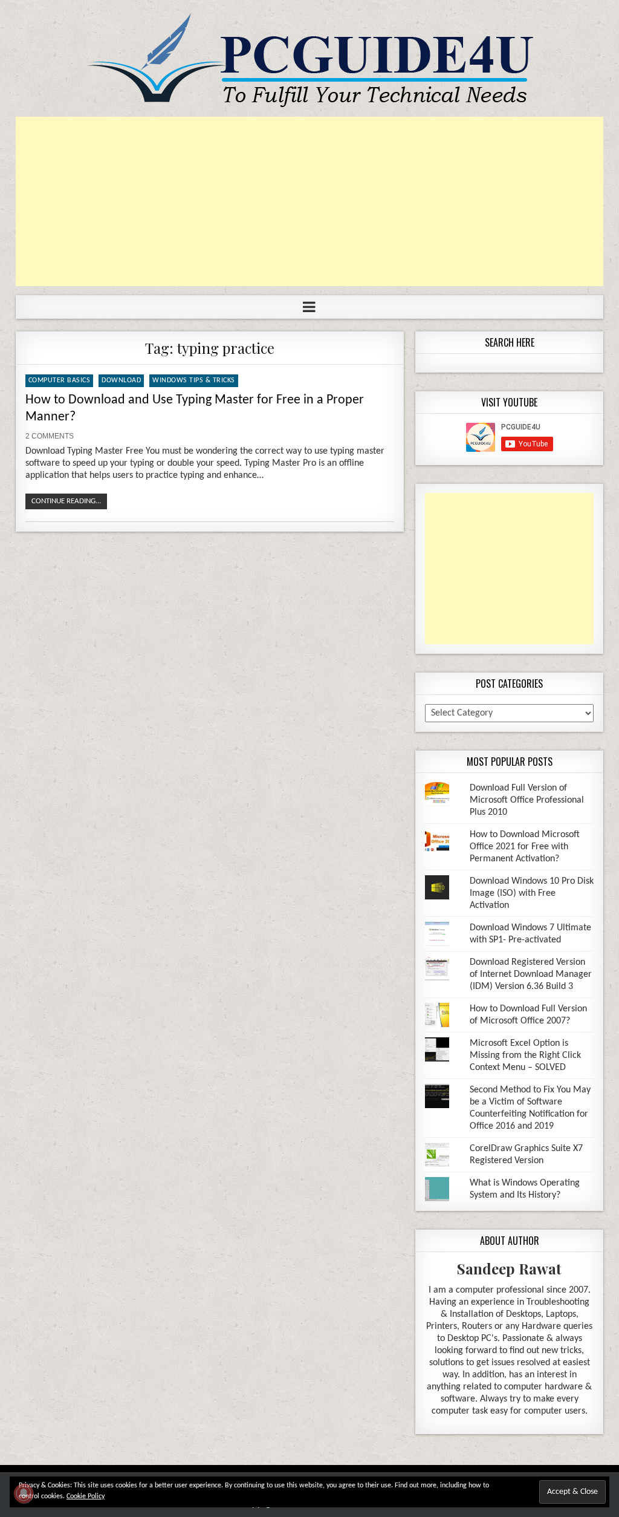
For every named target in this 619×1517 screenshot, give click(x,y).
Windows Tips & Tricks (193, 380)
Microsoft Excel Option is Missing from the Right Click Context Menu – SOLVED (525, 1055)
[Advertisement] (310, 201)
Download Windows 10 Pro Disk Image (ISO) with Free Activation (532, 893)
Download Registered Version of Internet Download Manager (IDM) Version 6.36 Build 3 (531, 974)
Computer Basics (59, 380)
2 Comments (49, 436)
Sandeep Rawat (509, 1268)
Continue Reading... (66, 501)
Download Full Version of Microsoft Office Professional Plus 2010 (527, 800)
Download (121, 380)
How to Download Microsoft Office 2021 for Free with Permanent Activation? (525, 847)
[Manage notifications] (23, 1493)
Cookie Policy (85, 1496)
